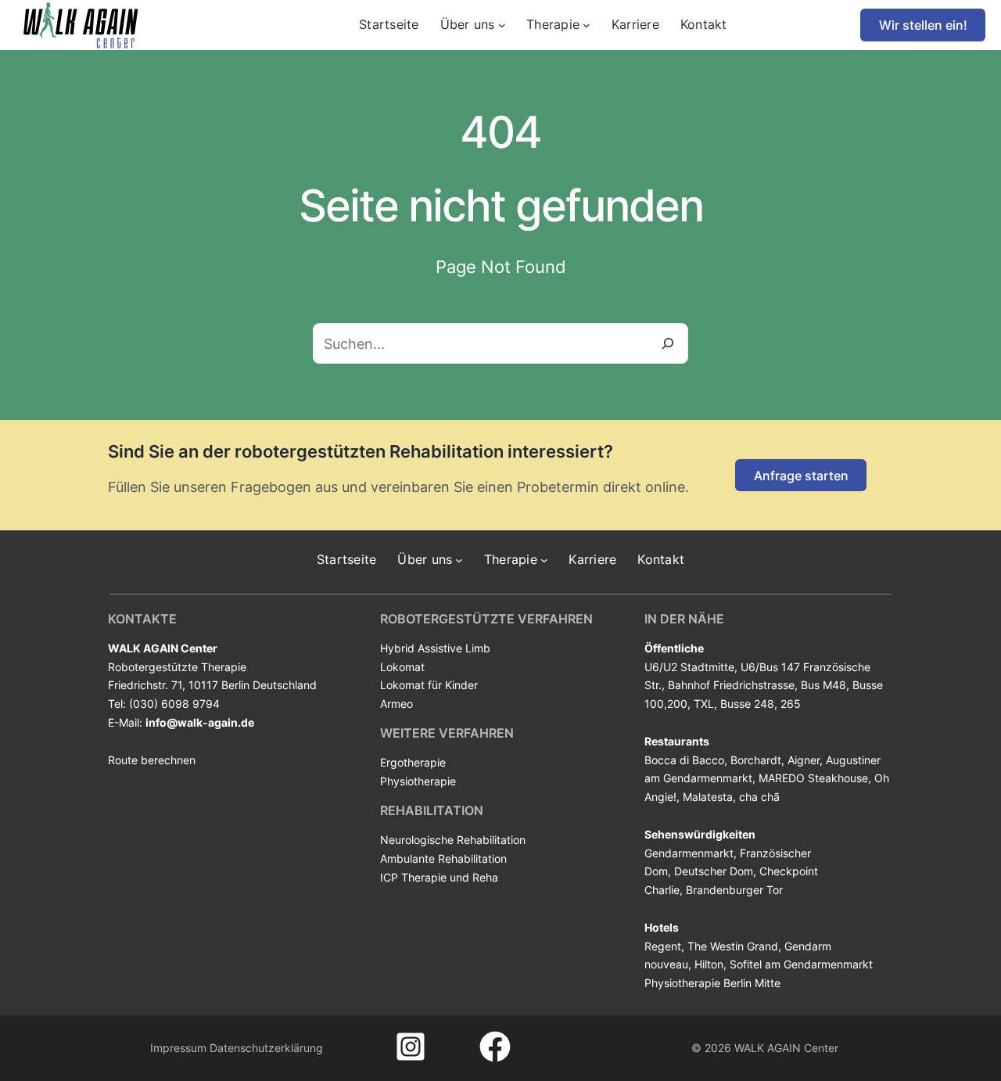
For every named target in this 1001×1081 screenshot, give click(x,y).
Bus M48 (823, 684)
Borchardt (755, 760)
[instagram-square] (410, 1046)
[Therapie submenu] (586, 25)
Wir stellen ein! (923, 25)
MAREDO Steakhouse (813, 778)
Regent (662, 946)
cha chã (759, 796)
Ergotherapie (413, 762)
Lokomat (402, 666)
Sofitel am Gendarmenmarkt (801, 964)
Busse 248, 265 (760, 703)
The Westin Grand (732, 946)
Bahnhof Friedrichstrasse (731, 684)
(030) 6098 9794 (174, 703)
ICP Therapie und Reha (439, 877)
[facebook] (495, 1046)
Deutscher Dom (713, 871)
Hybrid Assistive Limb (435, 648)
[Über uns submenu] (502, 25)
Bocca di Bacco (684, 760)
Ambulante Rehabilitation (443, 858)
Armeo (396, 703)
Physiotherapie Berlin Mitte (712, 982)
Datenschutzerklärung (266, 1047)
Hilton (708, 964)
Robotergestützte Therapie (177, 666)
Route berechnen (152, 760)
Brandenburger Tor (734, 889)
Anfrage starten (801, 475)
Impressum (178, 1047)
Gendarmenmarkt (689, 853)
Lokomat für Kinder (429, 684)
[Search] (667, 343)
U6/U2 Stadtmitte (689, 666)
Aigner (804, 760)
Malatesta (708, 796)
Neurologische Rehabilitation (453, 839)
